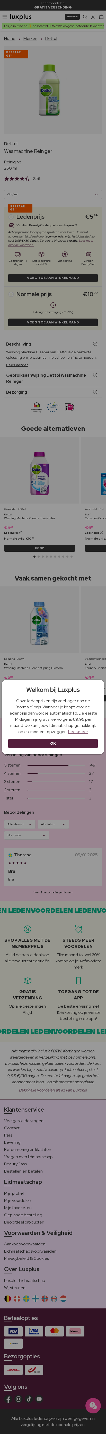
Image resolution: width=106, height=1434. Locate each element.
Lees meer (78, 731)
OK (53, 743)
